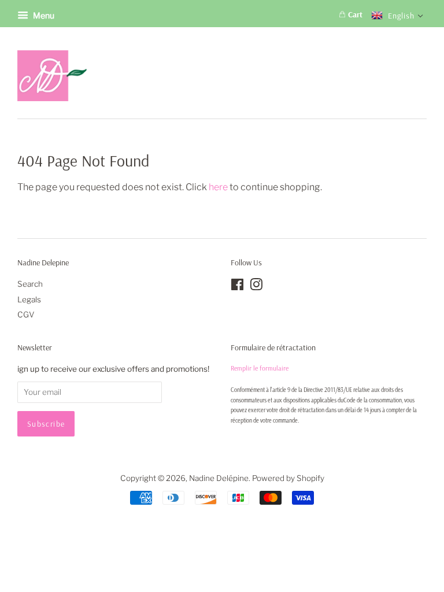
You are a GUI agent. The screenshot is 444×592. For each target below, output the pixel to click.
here (218, 187)
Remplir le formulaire (259, 368)
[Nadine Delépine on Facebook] (237, 286)
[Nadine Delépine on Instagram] (256, 286)
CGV (26, 314)
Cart (354, 14)
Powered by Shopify (288, 478)
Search (30, 283)
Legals (29, 299)
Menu (42, 15)
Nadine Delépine (219, 478)
